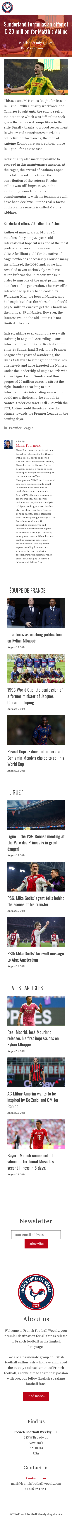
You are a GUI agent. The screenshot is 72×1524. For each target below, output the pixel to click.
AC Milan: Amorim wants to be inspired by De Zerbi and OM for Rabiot (33, 1099)
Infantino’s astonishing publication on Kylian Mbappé (34, 637)
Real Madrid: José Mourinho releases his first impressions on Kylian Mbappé (33, 1038)
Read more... (36, 1396)
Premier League (21, 428)
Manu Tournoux (28, 446)
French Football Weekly (32, 1514)
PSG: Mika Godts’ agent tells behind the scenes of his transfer (35, 900)
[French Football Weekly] (7, 7)
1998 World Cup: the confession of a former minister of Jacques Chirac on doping (35, 695)
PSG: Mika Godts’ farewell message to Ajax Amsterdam (35, 956)
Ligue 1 (16, 792)
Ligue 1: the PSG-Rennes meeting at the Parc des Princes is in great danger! (36, 842)
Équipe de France (27, 590)
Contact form (36, 1478)
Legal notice (55, 1514)
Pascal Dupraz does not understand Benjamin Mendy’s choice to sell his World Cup (35, 757)
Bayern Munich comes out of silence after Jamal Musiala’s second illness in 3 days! (30, 1161)
